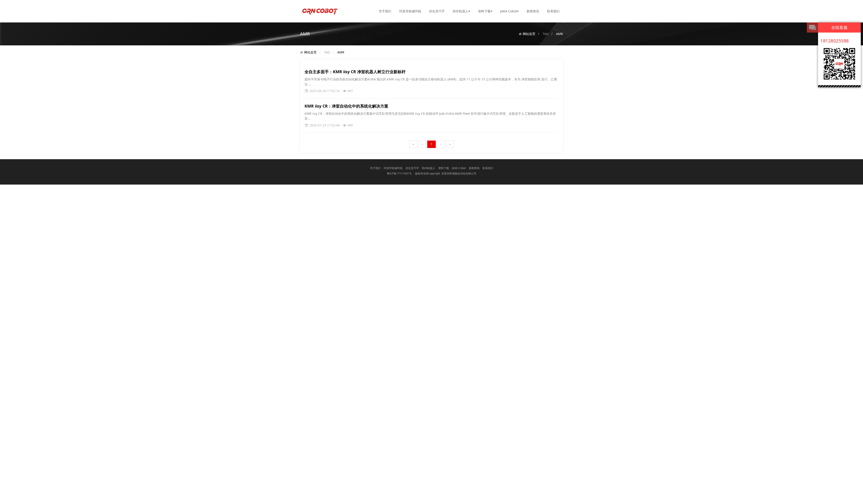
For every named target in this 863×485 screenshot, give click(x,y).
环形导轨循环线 (410, 11)
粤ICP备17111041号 (399, 173)
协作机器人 (460, 11)
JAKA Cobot (508, 11)
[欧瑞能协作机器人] (319, 11)
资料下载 (484, 11)
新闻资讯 (533, 11)
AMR (559, 34)
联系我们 (553, 11)
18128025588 (834, 41)
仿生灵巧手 (437, 11)
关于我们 (385, 11)
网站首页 (529, 34)
